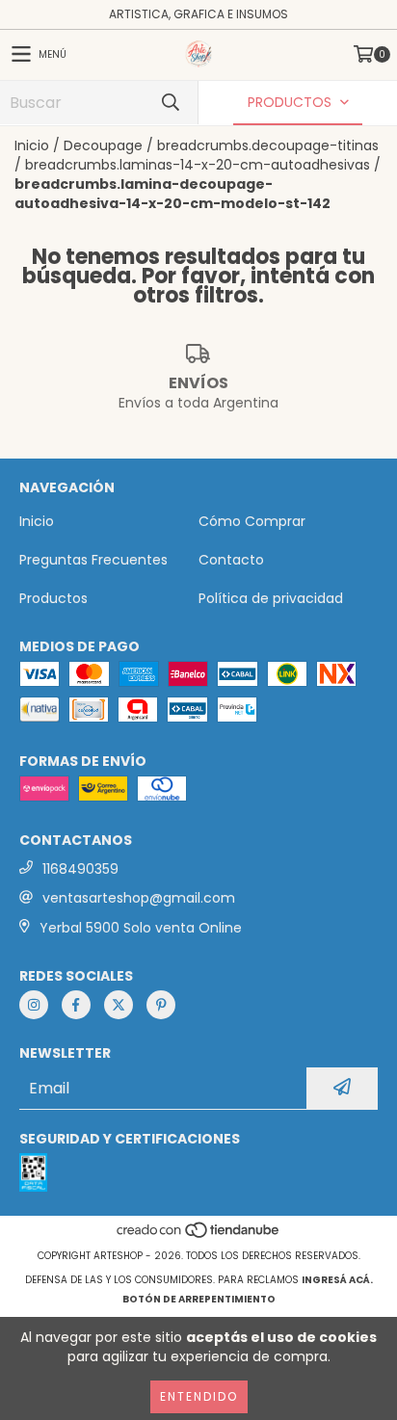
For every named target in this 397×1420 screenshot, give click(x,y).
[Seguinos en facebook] (76, 1004)
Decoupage (103, 145)
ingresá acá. (337, 1280)
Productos (53, 598)
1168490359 (80, 869)
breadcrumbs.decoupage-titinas (268, 145)
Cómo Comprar (251, 521)
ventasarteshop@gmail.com (138, 897)
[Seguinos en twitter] (118, 1004)
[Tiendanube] (199, 1236)
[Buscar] (169, 102)
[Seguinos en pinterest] (160, 1004)
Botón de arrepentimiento (199, 1299)
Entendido (199, 1396)
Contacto (231, 559)
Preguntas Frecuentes (93, 559)
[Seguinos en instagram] (33, 1004)
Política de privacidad (270, 598)
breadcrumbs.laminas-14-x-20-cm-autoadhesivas (197, 164)
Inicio (31, 145)
